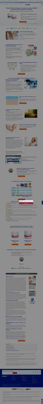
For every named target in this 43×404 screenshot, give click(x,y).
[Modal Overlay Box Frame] (21, 202)
